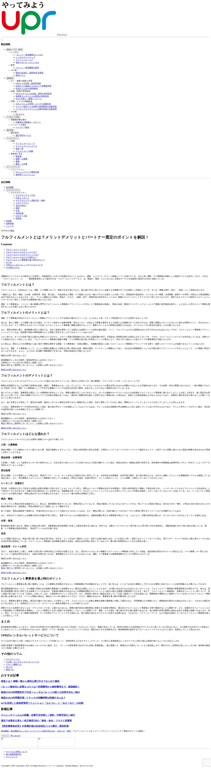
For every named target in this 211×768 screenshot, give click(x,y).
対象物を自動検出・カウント (28, 122)
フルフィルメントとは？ (16, 250)
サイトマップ (12, 757)
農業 (18, 161)
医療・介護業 (21, 159)
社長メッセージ (22, 198)
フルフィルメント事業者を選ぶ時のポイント (25, 260)
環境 (18, 208)
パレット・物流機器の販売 (27, 68)
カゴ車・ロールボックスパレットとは (22, 662)
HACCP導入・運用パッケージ (29, 99)
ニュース (10, 226)
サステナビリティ (13, 190)
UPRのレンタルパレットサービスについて (24, 265)
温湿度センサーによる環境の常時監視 (32, 96)
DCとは (9, 667)
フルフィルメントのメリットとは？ (21, 252)
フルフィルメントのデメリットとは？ (22, 255)
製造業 (18, 156)
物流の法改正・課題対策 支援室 (29, 73)
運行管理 (10, 130)
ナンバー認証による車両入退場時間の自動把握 (36, 106)
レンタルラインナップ (25, 57)
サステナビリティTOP (25, 195)
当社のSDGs (21, 206)
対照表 (18, 218)
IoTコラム (20, 114)
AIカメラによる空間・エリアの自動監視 (33, 104)
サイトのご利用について (16, 752)
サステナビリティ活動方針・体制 (30, 200)
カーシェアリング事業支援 (27, 172)
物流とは (10, 670)
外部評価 (19, 213)
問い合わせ (15, 736)
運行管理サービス (23, 135)
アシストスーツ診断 (24, 151)
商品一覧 (19, 149)
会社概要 (10, 187)
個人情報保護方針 (13, 754)
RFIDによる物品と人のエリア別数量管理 (33, 86)
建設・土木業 (21, 164)
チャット (5, 736)
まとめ (9, 262)
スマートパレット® (24, 60)
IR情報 (9, 221)
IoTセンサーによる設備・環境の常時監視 (34, 94)
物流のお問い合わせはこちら (13, 370)
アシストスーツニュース (26, 146)
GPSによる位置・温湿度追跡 (28, 83)
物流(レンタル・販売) (14, 49)
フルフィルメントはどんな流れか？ (21, 257)
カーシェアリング (13, 167)
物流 (12, 231)
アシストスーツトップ (25, 143)
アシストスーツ (12, 138)
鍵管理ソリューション (25, 175)
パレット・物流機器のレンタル (29, 55)
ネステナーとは (13, 659)
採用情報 (10, 223)
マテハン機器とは (13, 664)
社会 (18, 211)
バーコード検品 (22, 127)
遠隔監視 (10, 78)
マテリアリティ (22, 203)
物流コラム (20, 75)
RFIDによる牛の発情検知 (27, 88)
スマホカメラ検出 (13, 117)
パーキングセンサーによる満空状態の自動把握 (36, 109)
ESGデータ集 (21, 216)
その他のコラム (13, 267)
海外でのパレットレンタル (27, 62)
